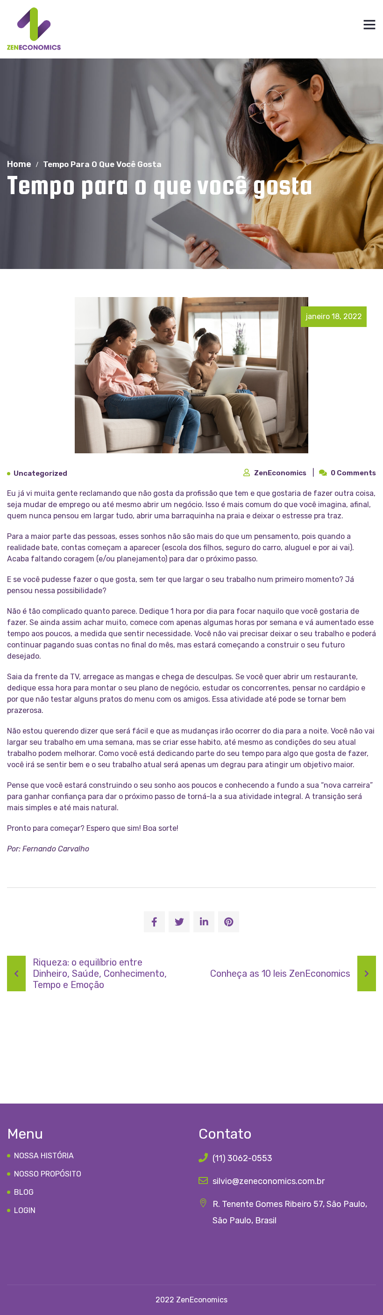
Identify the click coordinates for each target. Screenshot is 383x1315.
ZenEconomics (281, 473)
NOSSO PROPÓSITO (47, 1174)
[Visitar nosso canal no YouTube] (249, 1251)
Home (19, 164)
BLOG (24, 1192)
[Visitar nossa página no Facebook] (229, 1251)
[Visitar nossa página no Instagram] (209, 1251)
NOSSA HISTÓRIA (44, 1155)
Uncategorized (40, 473)
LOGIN (24, 1210)
